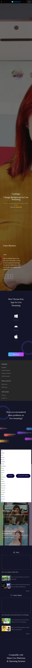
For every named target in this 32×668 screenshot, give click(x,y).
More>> (28, 591)
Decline (10, 475)
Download (16, 354)
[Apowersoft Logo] (16, 1)
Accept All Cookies (23, 475)
